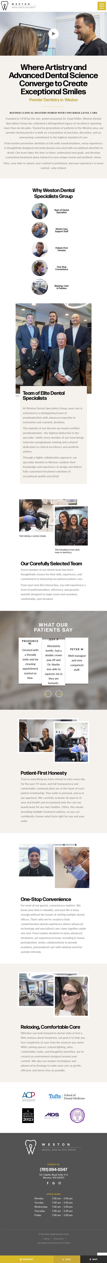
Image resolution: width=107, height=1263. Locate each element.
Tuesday (38, 1202)
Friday (37, 1215)
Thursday (39, 1211)
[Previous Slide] (48, 693)
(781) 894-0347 (53, 1169)
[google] (53, 1183)
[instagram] (59, 1183)
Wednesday (41, 1206)
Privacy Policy (59, 1238)
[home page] (19, 6)
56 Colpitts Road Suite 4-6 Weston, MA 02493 (53, 1176)
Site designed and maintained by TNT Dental (53, 1243)
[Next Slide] (59, 693)
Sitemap (46, 1238)
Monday (38, 1198)
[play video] (53, 33)
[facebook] (47, 1183)
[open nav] (102, 6)
